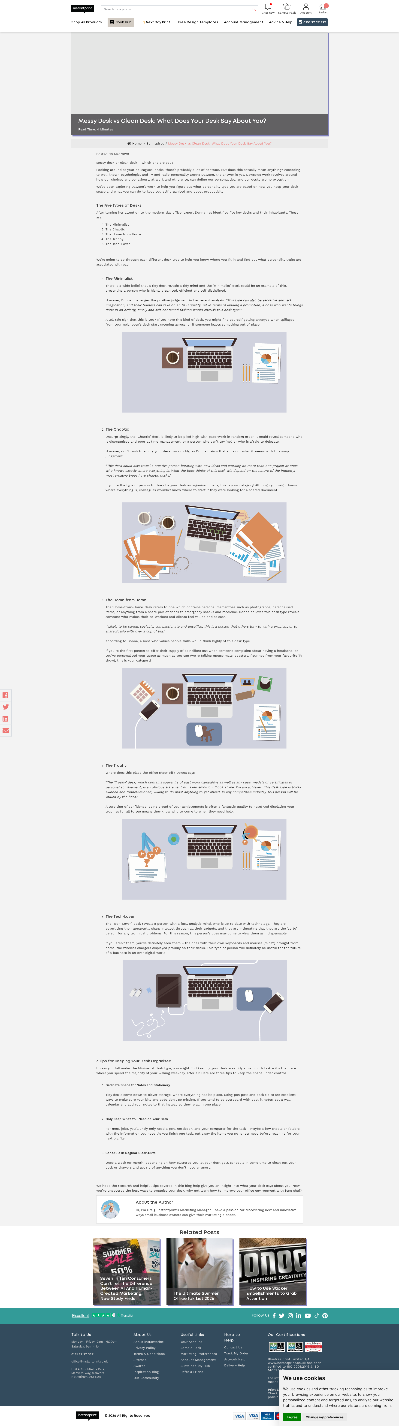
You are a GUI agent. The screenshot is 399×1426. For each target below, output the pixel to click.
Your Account (191, 1342)
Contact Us (233, 1347)
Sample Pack (191, 1348)
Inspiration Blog (146, 1372)
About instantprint (148, 1342)
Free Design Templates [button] (198, 22)
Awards (139, 1366)
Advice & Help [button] (281, 22)
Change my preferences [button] (325, 1417)
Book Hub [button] (123, 22)
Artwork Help (234, 1359)
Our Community (146, 1378)
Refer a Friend (192, 1372)
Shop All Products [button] (86, 22)
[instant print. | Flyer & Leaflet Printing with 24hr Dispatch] (82, 9)
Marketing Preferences (199, 1354)
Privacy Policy (144, 1348)
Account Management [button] (243, 22)
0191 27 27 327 (314, 22)
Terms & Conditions (149, 1354)
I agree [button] (292, 1417)
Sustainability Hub (195, 1366)
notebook (184, 1128)
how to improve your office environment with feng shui (255, 1190)
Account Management (198, 1360)
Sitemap (140, 1360)
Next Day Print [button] (157, 22)
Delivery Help (234, 1365)
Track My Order (236, 1353)
